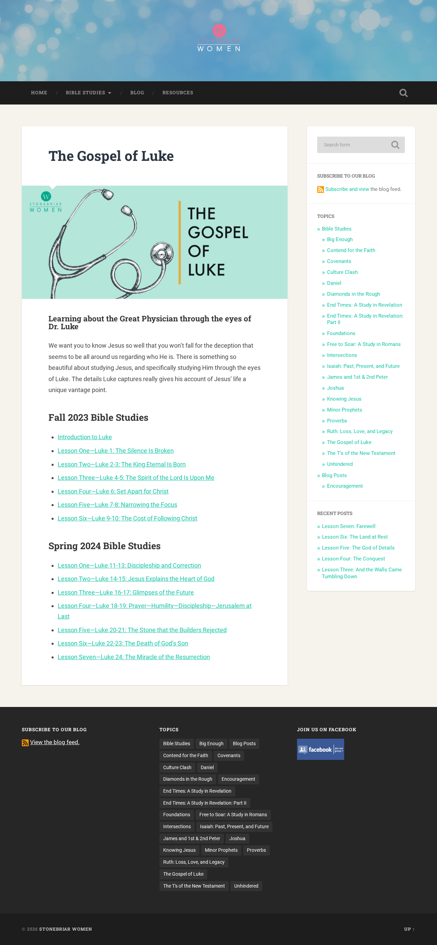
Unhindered (340, 464)
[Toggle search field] (403, 93)
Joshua (335, 388)
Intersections (342, 355)
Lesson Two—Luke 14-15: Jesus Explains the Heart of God (136, 578)
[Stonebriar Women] (218, 40)
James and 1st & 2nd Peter (357, 377)
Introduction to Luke (85, 437)
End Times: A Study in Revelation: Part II (204, 803)
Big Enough (340, 239)
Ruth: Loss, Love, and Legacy (360, 431)
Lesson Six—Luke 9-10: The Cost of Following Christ (127, 518)
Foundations (341, 333)
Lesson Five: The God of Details (358, 548)
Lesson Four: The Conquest (353, 559)
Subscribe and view (347, 189)
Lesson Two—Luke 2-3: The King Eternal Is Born (122, 464)
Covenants (339, 261)
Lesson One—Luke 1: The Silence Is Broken (116, 450)
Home (39, 92)
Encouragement (345, 486)
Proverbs (337, 421)
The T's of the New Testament (361, 453)
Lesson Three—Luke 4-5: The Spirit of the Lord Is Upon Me (136, 477)
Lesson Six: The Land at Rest (355, 537)
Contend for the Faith (351, 250)
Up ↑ (409, 929)
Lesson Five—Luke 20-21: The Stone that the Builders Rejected (142, 630)
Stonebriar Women (65, 929)
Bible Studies (85, 92)
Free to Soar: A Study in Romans (364, 344)
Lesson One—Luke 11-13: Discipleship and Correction (129, 565)
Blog (137, 92)
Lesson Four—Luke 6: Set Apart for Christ (113, 491)
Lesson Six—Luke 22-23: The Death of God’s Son (123, 643)
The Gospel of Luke (349, 442)
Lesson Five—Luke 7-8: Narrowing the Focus (117, 504)
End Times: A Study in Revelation (364, 305)
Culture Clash (342, 272)
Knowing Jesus (344, 399)
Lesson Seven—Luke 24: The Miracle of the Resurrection (134, 657)
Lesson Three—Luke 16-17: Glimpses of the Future (126, 592)
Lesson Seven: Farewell (349, 526)
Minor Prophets (344, 410)
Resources (178, 92)
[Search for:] (361, 145)
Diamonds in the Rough (353, 294)
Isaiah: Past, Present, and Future (363, 366)
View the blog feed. (55, 742)
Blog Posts (334, 475)
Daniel (334, 283)
